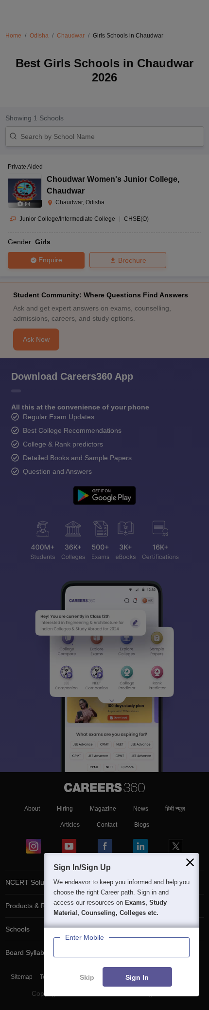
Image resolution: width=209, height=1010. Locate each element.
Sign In (137, 977)
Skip (87, 977)
